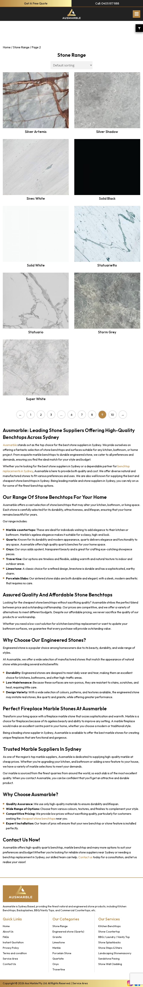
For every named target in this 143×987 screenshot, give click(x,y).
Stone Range (21, 47)
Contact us (85, 857)
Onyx (56, 964)
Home (7, 47)
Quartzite (58, 958)
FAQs (6, 937)
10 (112, 415)
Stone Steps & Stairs (110, 947)
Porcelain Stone (62, 953)
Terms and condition (15, 953)
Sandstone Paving (109, 958)
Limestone (59, 942)
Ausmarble (10, 445)
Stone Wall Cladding (110, 964)
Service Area (10, 958)
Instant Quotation (13, 942)
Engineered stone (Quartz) (68, 931)
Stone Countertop (109, 931)
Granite (57, 937)
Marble (57, 947)
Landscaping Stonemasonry (114, 953)
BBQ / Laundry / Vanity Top (114, 937)
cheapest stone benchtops (38, 818)
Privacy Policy (11, 947)
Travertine (59, 969)
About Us (8, 931)
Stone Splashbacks (109, 942)
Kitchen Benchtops (109, 926)
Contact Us (9, 964)
